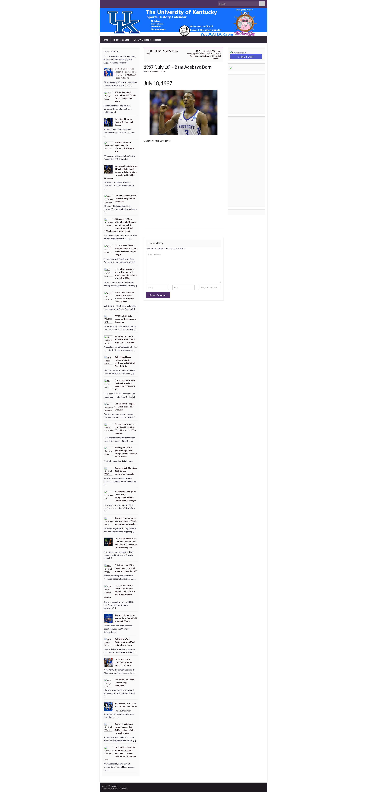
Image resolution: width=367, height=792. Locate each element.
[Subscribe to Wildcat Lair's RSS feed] (103, 3)
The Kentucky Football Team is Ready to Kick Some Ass (125, 198)
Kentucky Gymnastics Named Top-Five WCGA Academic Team (126, 618)
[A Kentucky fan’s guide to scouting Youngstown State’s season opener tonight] (108, 494)
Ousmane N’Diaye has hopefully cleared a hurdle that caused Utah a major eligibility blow (120, 753)
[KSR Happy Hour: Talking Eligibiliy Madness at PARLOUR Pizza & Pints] (108, 360)
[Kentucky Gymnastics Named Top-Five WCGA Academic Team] (108, 618)
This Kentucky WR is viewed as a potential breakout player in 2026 (126, 568)
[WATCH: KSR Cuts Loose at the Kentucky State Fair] (108, 319)
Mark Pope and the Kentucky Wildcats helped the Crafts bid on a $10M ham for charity (119, 591)
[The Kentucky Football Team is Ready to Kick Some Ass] (108, 198)
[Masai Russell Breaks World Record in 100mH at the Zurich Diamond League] (108, 248)
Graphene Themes (120, 788)
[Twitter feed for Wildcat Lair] (112, 3)
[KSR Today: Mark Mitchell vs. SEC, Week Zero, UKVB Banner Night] (108, 95)
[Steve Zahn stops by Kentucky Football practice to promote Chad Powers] (108, 295)
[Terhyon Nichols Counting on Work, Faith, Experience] (108, 662)
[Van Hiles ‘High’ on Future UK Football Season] (108, 122)
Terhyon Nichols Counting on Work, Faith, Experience (124, 662)
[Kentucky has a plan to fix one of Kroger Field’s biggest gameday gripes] (108, 521)
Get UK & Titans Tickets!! (147, 39)
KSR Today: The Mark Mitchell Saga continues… (125, 682)
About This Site (121, 39)
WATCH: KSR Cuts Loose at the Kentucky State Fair (125, 319)
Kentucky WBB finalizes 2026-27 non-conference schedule (126, 471)
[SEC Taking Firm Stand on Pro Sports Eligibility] (108, 706)
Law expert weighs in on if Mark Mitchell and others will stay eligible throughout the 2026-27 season (120, 172)
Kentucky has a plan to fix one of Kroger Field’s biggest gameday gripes (126, 521)
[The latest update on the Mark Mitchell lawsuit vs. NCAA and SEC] (108, 383)
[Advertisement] (183, 166)
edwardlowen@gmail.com (156, 71)
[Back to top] (360, 785)
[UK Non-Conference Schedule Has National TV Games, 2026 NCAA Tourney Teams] (108, 72)
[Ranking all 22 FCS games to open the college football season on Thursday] (108, 450)
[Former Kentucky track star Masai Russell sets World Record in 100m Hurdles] (108, 427)
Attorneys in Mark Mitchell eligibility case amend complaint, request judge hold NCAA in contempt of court (120, 225)
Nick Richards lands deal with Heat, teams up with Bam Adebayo (125, 339)
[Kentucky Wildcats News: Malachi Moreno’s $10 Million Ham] (108, 145)
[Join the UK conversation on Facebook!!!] (107, 3)
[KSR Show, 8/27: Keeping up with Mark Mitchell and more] (108, 642)
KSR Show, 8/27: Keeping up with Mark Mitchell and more (125, 642)
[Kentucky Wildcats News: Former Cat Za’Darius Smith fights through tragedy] (108, 727)
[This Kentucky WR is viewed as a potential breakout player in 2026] (108, 568)
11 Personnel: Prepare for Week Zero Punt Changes (125, 406)
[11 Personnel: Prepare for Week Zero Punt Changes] (108, 407)
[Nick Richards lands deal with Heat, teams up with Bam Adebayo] (108, 339)
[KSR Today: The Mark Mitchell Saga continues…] (108, 683)
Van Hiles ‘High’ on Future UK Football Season (124, 122)
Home (105, 39)
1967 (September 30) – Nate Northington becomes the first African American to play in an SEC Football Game (204, 55)
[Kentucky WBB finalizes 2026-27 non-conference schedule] (108, 471)
